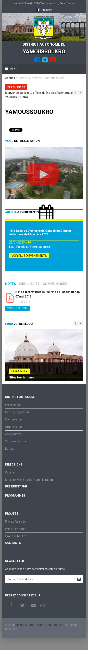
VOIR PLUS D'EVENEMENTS (29, 255)
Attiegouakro (13, 434)
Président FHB (16, 486)
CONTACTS (13, 542)
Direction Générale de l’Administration (29, 479)
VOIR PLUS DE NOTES (17, 308)
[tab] (10, 284)
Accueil (10, 78)
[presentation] (10, 284)
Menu (13, 68)
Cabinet (10, 472)
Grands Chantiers (16, 536)
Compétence (13, 419)
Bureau (9, 448)
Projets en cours (15, 528)
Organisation (13, 426)
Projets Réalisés (15, 521)
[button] (44, 9)
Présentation (13, 404)
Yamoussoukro (15, 441)
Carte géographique (17, 412)
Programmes (15, 495)
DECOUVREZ (19, 371)
